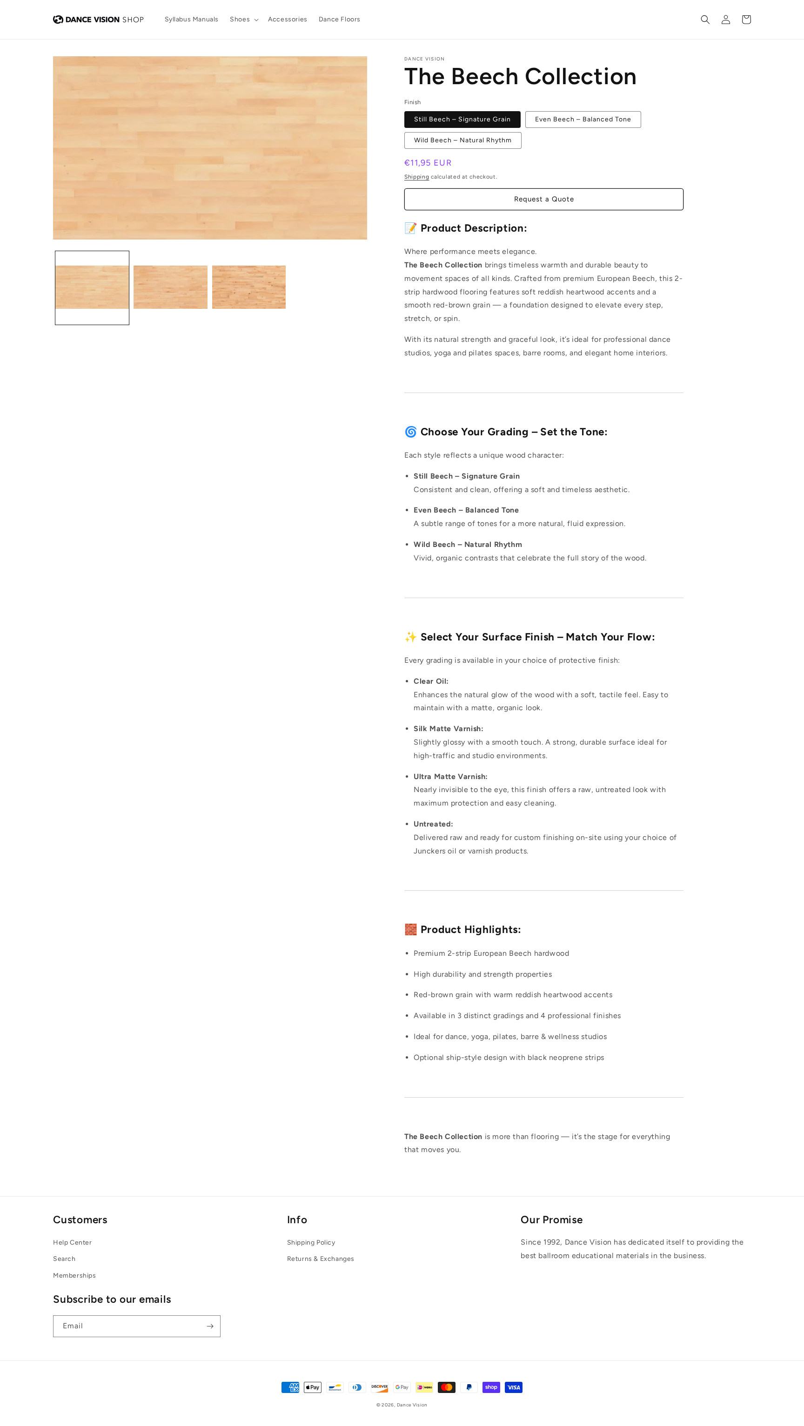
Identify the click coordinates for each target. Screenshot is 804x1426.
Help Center (72, 1242)
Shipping (416, 176)
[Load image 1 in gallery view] (92, 288)
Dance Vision (412, 1405)
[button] (243, 19)
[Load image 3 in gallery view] (249, 288)
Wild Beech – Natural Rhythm (463, 140)
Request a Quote (544, 199)
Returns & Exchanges (321, 1259)
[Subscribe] (210, 1326)
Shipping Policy (311, 1242)
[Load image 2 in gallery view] (170, 288)
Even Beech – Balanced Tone (583, 119)
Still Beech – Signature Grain (462, 119)
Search (64, 1259)
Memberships (74, 1275)
